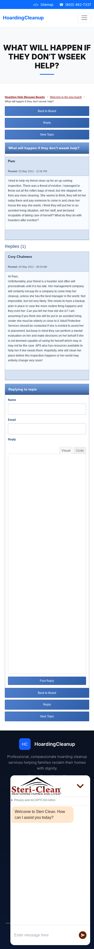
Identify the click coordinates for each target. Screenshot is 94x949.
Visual (65, 450)
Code (80, 450)
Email (12, 420)
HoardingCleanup (23, 18)
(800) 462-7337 (75, 4)
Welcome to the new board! (66, 97)
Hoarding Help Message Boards (25, 97)
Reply (47, 122)
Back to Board (47, 111)
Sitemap (43, 4)
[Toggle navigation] (84, 18)
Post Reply (47, 680)
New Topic (47, 134)
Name (12, 400)
